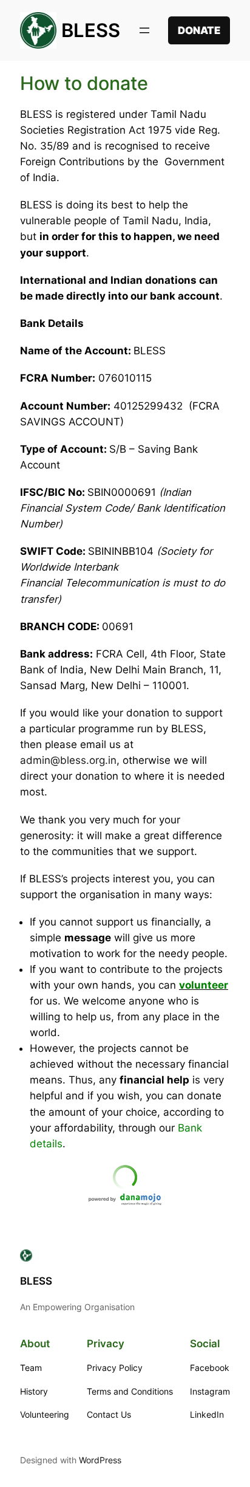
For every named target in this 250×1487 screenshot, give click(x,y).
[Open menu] (144, 30)
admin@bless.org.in (68, 760)
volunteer (203, 985)
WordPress (100, 1460)
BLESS (90, 30)
